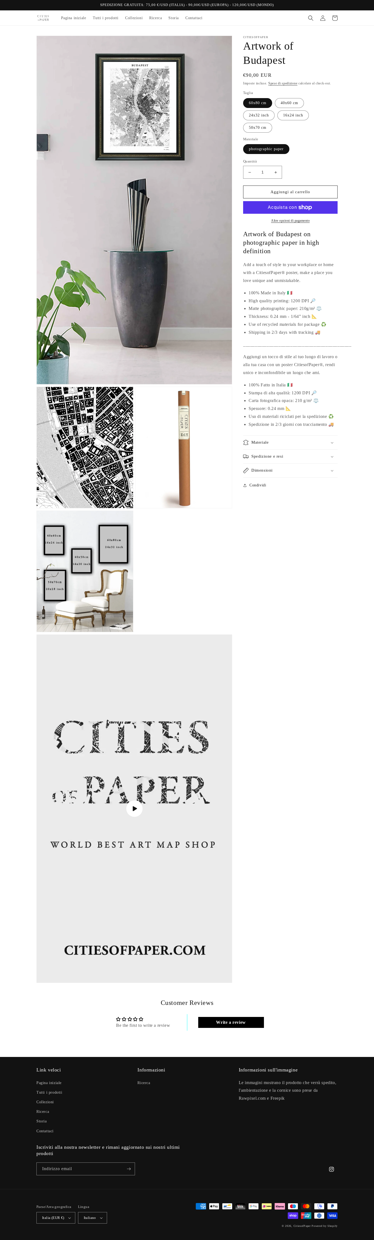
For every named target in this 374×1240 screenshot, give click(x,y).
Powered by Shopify (325, 1225)
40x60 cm (289, 103)
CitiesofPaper (302, 1225)
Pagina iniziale (49, 1083)
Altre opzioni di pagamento (290, 221)
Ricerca (42, 1112)
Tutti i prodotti (49, 1092)
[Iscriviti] (129, 1168)
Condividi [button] (257, 485)
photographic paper (266, 149)
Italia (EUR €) (53, 1218)
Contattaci (45, 1131)
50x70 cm (257, 128)
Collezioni (45, 1102)
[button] (311, 18)
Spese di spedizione (282, 83)
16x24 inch (293, 115)
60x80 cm (257, 103)
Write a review (231, 1022)
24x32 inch (259, 115)
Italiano (90, 1218)
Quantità (250, 161)
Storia (41, 1121)
